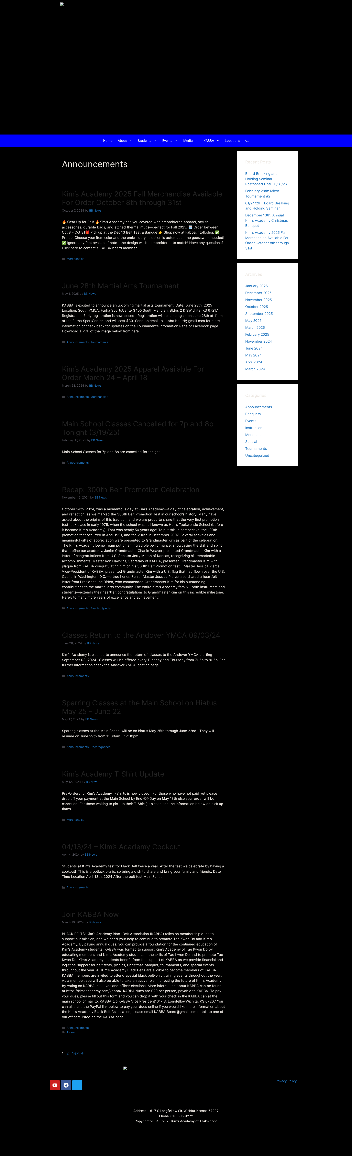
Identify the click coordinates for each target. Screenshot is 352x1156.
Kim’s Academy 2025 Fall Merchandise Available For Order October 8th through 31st (142, 198)
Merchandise (75, 258)
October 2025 (256, 307)
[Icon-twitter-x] (77, 1085)
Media (188, 141)
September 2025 (259, 314)
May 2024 (253, 355)
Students (145, 141)
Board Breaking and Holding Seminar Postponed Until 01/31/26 (266, 179)
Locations (232, 141)
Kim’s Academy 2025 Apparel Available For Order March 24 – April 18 (133, 373)
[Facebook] (66, 1085)
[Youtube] (55, 1085)
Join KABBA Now (90, 914)
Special (106, 608)
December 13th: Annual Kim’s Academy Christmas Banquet (266, 220)
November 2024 (258, 341)
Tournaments (99, 342)
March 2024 (255, 369)
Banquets (253, 414)
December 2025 (258, 293)
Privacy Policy (286, 1081)
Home (107, 141)
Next (78, 1053)
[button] (247, 141)
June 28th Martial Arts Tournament (120, 285)
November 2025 (258, 300)
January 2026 (256, 286)
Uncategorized (100, 747)
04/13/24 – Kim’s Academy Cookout (121, 846)
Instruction (253, 428)
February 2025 (257, 334)
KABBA (209, 141)
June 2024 (254, 348)
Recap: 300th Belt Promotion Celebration (130, 489)
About (122, 141)
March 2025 (255, 327)
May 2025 (253, 321)
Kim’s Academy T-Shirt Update (113, 774)
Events (167, 141)
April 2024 (253, 362)
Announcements (78, 342)
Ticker (71, 1032)
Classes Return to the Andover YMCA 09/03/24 (141, 635)
